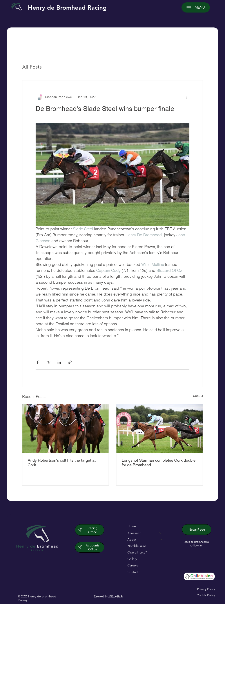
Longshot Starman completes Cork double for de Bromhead (159, 462)
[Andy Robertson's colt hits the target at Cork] (65, 428)
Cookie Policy (206, 595)
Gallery (132, 559)
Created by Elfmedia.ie (108, 596)
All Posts (32, 67)
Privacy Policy (206, 589)
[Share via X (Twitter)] (48, 362)
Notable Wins (136, 546)
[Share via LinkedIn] (59, 362)
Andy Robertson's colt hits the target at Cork (62, 462)
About (131, 539)
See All (198, 396)
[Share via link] (70, 362)
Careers (132, 565)
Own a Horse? (137, 552)
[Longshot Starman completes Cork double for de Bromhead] (159, 428)
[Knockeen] (161, 533)
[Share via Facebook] (38, 362)
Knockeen (134, 533)
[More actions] (186, 97)
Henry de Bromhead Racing (67, 7)
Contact (132, 572)
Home (131, 526)
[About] (161, 539)
